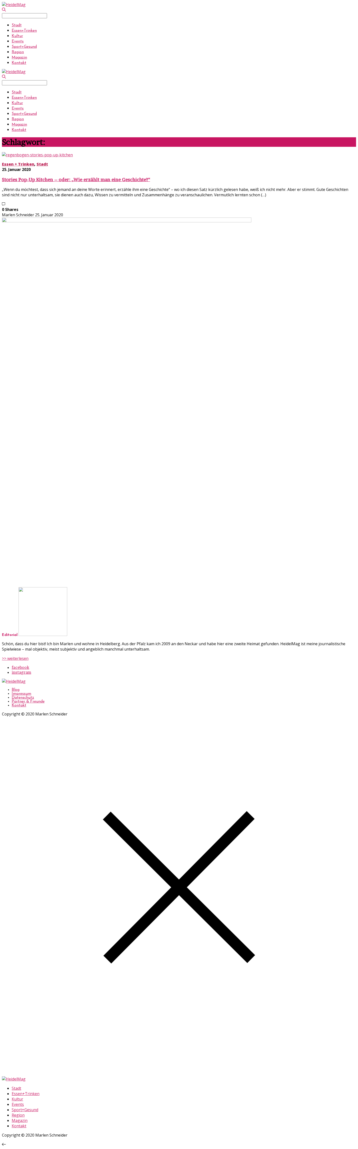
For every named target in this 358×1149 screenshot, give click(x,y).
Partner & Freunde (28, 701)
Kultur (17, 36)
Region (18, 52)
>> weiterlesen (15, 658)
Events (18, 41)
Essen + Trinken (18, 164)
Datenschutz (23, 698)
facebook (20, 667)
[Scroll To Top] (4, 1144)
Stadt (17, 25)
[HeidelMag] (14, 4)
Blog (15, 690)
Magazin (19, 57)
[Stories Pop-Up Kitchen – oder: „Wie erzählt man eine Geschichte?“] (37, 155)
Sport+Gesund (24, 47)
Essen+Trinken (24, 31)
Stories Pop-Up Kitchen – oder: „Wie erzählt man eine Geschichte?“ (76, 179)
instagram (21, 672)
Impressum (21, 694)
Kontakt (19, 63)
